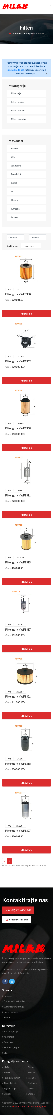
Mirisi (6, 1067)
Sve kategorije (10, 1031)
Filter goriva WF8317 (18, 629)
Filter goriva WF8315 (18, 562)
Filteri (6, 1072)
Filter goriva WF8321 (18, 696)
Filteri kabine (17, 110)
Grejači (31, 1067)
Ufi (12, 191)
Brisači (7, 1093)
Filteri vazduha (18, 119)
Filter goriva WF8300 (18, 294)
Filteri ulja (16, 93)
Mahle (14, 217)
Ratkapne (32, 1083)
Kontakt (7, 1017)
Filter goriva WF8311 (18, 495)
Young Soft (40, 1106)
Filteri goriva (17, 101)
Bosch (14, 182)
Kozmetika (8, 1036)
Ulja (5, 1052)
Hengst (15, 200)
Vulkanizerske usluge (13, 1006)
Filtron (14, 148)
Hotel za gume (10, 1012)
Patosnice (8, 1042)
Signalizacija (9, 1088)
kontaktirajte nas (15, 69)
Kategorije (29, 33)
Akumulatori (9, 1083)
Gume (31, 1088)
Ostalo (31, 1093)
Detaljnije (27, 313)
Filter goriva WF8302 (18, 361)
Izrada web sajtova (25, 1106)
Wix (13, 156)
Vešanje (32, 1077)
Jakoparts (16, 165)
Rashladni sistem (11, 1077)
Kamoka (15, 208)
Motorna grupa (11, 1047)
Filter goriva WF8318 (18, 763)
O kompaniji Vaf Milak (14, 1001)
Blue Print (16, 174)
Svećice (31, 1072)
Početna (16, 33)
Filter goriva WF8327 (18, 830)
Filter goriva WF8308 (18, 428)
